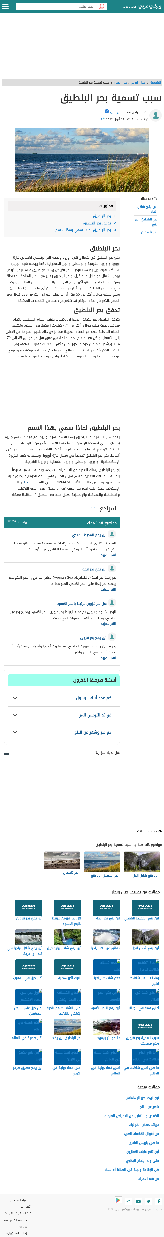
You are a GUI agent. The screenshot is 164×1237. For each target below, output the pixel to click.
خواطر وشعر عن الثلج (92, 732)
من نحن (22, 1227)
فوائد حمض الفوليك (144, 1124)
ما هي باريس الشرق (144, 1142)
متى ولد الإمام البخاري (142, 1160)
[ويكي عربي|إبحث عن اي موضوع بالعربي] (150, 7)
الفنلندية (29, 482)
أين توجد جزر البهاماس (142, 1098)
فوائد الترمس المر (95, 715)
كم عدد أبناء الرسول (93, 698)
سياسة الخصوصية (15, 1220)
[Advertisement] (82, 48)
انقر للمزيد (108, 555)
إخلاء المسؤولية (16, 1233)
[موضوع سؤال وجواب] (11, 522)
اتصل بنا (26, 1206)
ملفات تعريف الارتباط (17, 1213)
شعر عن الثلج (149, 1106)
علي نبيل (116, 112)
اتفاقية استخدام (20, 1200)
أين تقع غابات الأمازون (142, 1151)
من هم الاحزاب (148, 1178)
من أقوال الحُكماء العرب (141, 1133)
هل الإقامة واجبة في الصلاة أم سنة (132, 1169)
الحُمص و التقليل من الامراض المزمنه (131, 1115)
